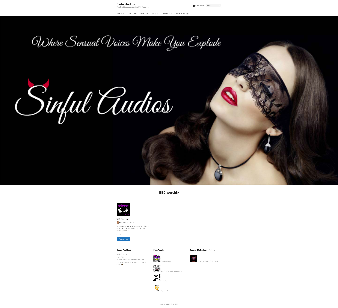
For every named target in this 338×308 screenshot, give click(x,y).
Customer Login (166, 14)
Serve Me (163, 281)
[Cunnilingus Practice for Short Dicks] (193, 258)
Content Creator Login (181, 14)
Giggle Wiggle (121, 257)
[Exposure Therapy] (156, 287)
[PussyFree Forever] (156, 258)
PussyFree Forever (166, 261)
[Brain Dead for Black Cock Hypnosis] (156, 267)
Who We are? (132, 14)
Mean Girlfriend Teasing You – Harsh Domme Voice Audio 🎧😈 (131, 263)
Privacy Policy (144, 14)
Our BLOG (155, 14)
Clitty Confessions (122, 254)
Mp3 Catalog (121, 14)
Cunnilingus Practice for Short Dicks (208, 261)
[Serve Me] (156, 277)
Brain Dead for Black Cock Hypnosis (171, 271)
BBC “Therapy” (123, 219)
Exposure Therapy (166, 291)
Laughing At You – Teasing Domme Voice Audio (130, 259)
